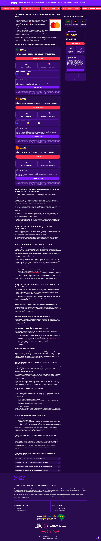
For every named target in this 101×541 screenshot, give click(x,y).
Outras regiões (68, 2)
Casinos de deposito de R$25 (50, 8)
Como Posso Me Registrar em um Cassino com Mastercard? (31, 470)
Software (19, 508)
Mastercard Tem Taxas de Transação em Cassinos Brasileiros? (32, 462)
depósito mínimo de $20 (35, 272)
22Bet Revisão (38, 87)
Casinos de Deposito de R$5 (10, 8)
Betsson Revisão (38, 178)
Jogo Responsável (60, 510)
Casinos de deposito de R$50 (71, 8)
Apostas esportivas (21, 510)
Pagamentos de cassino (37, 2)
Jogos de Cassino (51, 2)
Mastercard (35, 232)
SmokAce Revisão (38, 136)
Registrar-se (38, 58)
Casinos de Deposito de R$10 (30, 8)
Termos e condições (60, 508)
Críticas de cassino (24, 2)
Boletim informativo (79, 2)
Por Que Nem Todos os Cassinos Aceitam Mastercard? (30, 458)
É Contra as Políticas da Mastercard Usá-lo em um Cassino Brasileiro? (34, 466)
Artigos (60, 2)
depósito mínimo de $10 (34, 269)
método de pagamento (29, 23)
